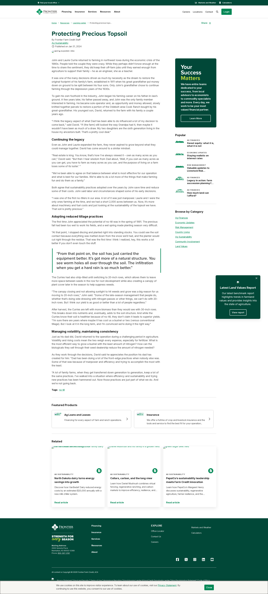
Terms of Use (96, 580)
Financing (66, 11)
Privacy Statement (64, 580)
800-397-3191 (64, 553)
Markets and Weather (207, 3)
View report (238, 312)
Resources (105, 11)
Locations (198, 12)
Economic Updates (184, 222)
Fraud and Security (81, 580)
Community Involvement (187, 241)
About (117, 11)
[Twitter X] (186, 559)
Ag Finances (181, 217)
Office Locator (157, 531)
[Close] (256, 278)
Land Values (181, 246)
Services (92, 11)
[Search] (217, 12)
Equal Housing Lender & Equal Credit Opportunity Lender (146, 580)
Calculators (227, 3)
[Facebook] (177, 559)
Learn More (196, 118)
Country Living (182, 232)
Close (209, 587)
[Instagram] (194, 559)
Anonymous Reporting (112, 580)
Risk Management (184, 227)
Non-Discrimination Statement (183, 580)
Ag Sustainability (60, 43)
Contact (209, 12)
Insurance (80, 11)
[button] (226, 12)
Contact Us (156, 536)
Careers (186, 12)
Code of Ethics (204, 580)
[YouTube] (212, 559)
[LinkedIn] (203, 559)
